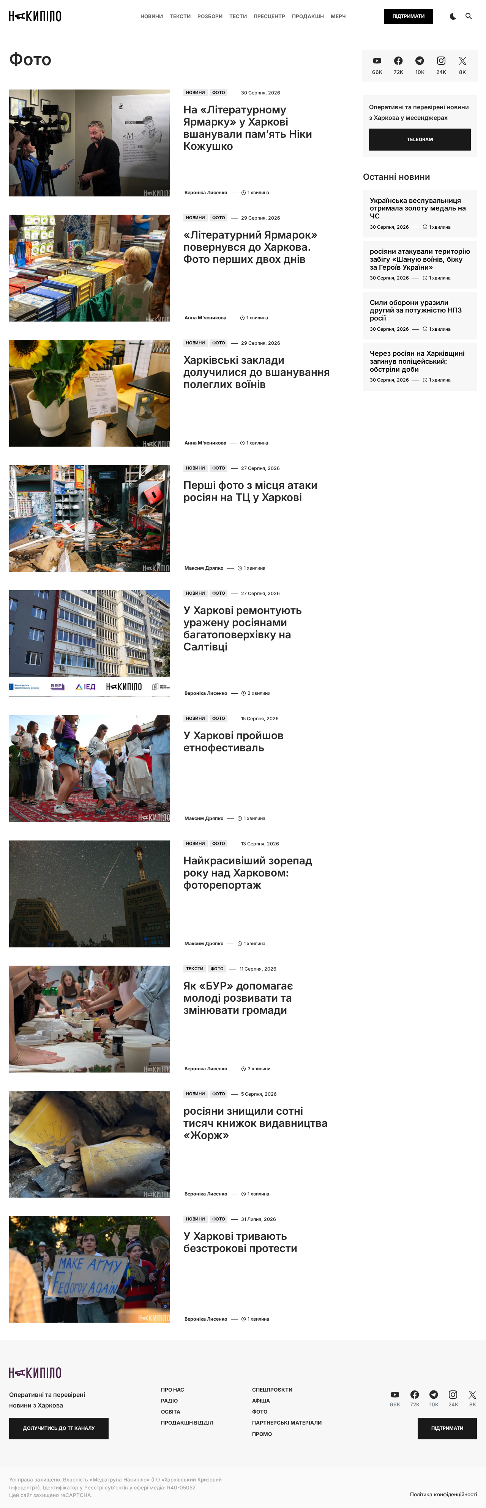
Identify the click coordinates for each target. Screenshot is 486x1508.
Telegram (420, 139)
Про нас (172, 1390)
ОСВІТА (170, 1412)
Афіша (261, 1401)
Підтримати (408, 16)
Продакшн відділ (187, 1423)
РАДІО (169, 1401)
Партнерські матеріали (287, 1423)
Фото (218, 93)
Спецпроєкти (272, 1390)
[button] (453, 16)
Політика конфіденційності (443, 1494)
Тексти (195, 969)
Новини (195, 93)
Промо (262, 1434)
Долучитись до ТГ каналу (59, 1428)
